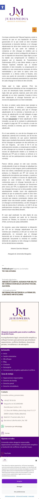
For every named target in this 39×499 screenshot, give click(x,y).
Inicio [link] (5, 354)
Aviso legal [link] (31, 496)
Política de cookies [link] (10, 496)
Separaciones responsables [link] (13, 378)
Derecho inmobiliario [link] (10, 386)
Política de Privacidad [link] (21, 496)
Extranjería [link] (7, 367)
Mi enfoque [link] (7, 359)
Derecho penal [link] (8, 383)
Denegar (19, 486)
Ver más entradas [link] (9, 271)
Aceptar (19, 481)
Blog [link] (4, 362)
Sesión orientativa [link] (9, 356)
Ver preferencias (19, 492)
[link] (2, 7)
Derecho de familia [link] (10, 381)
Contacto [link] (6, 364)
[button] (36, 461)
